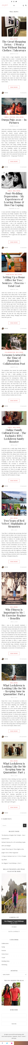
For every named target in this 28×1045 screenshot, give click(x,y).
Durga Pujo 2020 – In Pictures (14, 121)
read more (14, 87)
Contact (23, 1036)
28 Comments (22, 736)
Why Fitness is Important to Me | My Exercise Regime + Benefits (14, 614)
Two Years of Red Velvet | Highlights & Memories (14, 523)
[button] (14, 893)
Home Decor (10, 274)
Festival (12, 117)
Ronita (6, 92)
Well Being (14, 39)
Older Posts (7, 819)
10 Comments (22, 659)
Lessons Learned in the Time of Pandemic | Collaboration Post (14, 359)
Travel (3, 957)
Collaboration (10, 352)
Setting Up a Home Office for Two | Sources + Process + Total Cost (14, 281)
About (19, 1036)
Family (6, 117)
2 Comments (23, 328)
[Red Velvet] (5, 5)
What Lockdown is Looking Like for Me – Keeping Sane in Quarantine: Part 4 (14, 690)
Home (10, 1036)
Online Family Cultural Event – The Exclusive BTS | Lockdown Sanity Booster (14, 435)
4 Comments (23, 92)
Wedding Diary (5, 961)
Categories (15, 1036)
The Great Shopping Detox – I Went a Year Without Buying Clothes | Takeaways (14, 46)
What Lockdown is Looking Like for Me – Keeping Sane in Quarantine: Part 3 (14, 768)
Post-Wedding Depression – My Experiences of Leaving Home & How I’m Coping (14, 199)
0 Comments (23, 167)
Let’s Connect (14, 931)
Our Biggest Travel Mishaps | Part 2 (11, 863)
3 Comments (23, 247)
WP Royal (14, 1038)
